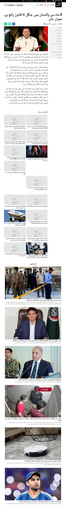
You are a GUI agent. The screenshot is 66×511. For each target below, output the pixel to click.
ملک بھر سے (59, 41)
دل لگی (60, 47)
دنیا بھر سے (59, 38)
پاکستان (41, 5)
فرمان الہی (50, 1)
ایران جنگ (46, 5)
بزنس (60, 49)
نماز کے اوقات (42, 1)
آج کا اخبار (20, 5)
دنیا (37, 5)
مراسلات (60, 57)
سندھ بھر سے (58, 55)
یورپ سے (59, 36)
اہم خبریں (54, 24)
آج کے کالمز (11, 5)
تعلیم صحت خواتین (57, 52)
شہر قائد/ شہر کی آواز (56, 44)
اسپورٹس (59, 33)
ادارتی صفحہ (58, 30)
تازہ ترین (52, 5)
